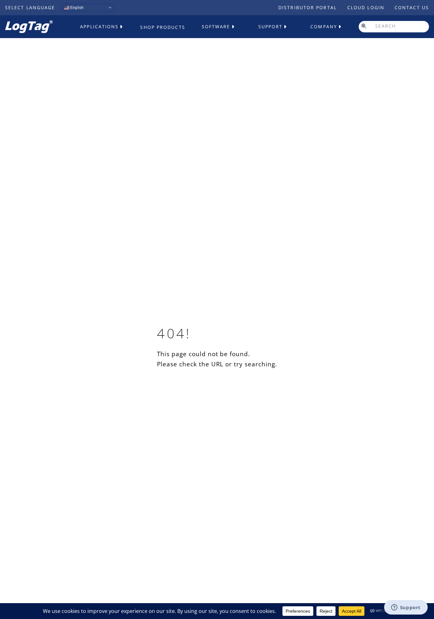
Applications (99, 26)
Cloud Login (365, 7)
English (76, 7)
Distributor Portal (307, 7)
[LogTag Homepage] (29, 26)
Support (270, 26)
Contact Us (412, 7)
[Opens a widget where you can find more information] (406, 608)
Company (323, 26)
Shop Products (162, 27)
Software (216, 26)
